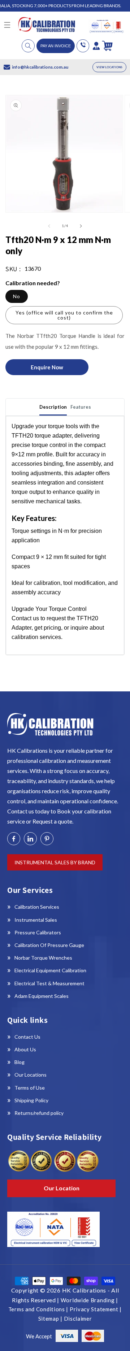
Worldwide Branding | (89, 1300)
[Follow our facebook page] (13, 838)
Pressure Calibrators (37, 932)
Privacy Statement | (96, 1309)
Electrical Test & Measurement (49, 983)
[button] (28, 45)
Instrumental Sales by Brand (54, 862)
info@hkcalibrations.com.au (40, 67)
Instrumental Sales (35, 920)
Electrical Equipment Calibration (50, 970)
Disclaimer (78, 1318)
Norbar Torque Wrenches (43, 958)
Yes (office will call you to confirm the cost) (64, 315)
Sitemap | (51, 1318)
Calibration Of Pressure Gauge (49, 945)
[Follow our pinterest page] (46, 838)
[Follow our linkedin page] (30, 838)
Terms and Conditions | (39, 1309)
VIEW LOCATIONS (109, 67)
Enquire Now (47, 367)
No (16, 296)
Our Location (61, 1188)
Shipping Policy (31, 1100)
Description (53, 407)
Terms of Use (29, 1088)
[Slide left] (49, 226)
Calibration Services (36, 907)
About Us (25, 1049)
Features (80, 407)
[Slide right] (81, 226)
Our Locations (30, 1075)
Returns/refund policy (39, 1113)
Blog (19, 1062)
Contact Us (27, 1037)
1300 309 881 (83, 45)
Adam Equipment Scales (41, 996)
